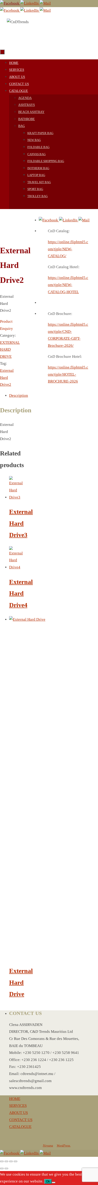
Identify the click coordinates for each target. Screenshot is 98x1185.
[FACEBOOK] (10, 3)
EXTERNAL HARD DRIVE (10, 349)
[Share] (11, 1161)
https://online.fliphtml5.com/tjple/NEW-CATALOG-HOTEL (68, 285)
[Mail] (45, 3)
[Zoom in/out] (2, 1161)
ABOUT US (18, 1113)
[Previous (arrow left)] (2, 1168)
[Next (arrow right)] (6, 1168)
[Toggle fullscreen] (6, 1161)
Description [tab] (18, 395)
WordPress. (64, 1145)
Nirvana (48, 1145)
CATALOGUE (20, 1126)
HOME (14, 1099)
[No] (53, 1182)
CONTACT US (20, 1120)
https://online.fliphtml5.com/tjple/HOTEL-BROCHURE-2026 (68, 374)
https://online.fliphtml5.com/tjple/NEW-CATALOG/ (68, 249)
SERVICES (18, 1105)
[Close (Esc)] (15, 1161)
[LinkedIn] (30, 3)
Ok (48, 1181)
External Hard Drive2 (7, 377)
